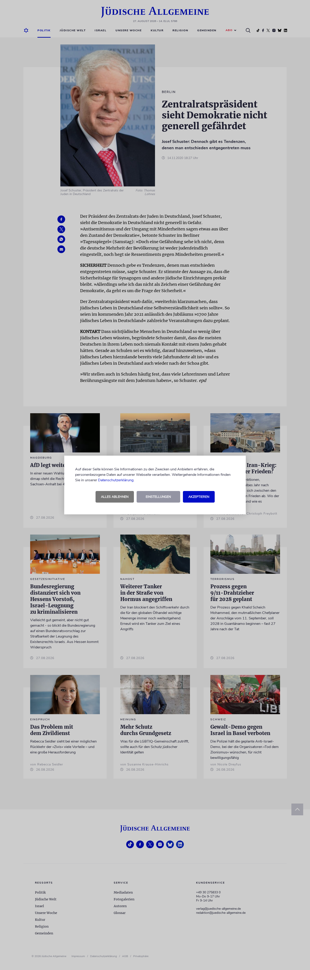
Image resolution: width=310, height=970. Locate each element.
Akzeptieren (198, 497)
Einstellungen (158, 497)
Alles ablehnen (114, 497)
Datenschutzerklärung (115, 480)
